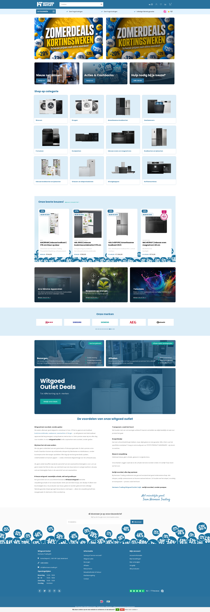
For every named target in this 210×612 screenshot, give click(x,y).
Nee (122, 609)
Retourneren (88, 569)
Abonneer (138, 522)
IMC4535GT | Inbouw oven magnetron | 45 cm (154, 243)
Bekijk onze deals (50, 401)
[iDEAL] (101, 601)
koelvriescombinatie (41, 433)
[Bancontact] (108, 601)
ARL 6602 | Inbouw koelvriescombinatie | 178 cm (87, 243)
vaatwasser (52, 433)
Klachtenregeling (89, 575)
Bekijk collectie (71, 202)
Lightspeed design (118, 607)
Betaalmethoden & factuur (92, 572)
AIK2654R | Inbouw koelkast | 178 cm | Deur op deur (53, 243)
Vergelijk (132, 565)
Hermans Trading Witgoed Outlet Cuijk (126, 487)
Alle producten (134, 569)
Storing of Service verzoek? (93, 555)
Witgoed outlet (88, 559)
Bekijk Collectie (43, 297)
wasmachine (61, 433)
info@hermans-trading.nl (48, 567)
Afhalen (86, 565)
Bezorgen (87, 562)
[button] (96, 329)
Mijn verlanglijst (135, 562)
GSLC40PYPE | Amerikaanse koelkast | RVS (121, 243)
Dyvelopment (130, 607)
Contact (86, 579)
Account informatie (136, 555)
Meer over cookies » (131, 609)
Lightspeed (108, 607)
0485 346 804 (137, 80)
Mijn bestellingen (135, 559)
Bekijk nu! (41, 80)
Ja (117, 609)
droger (70, 433)
